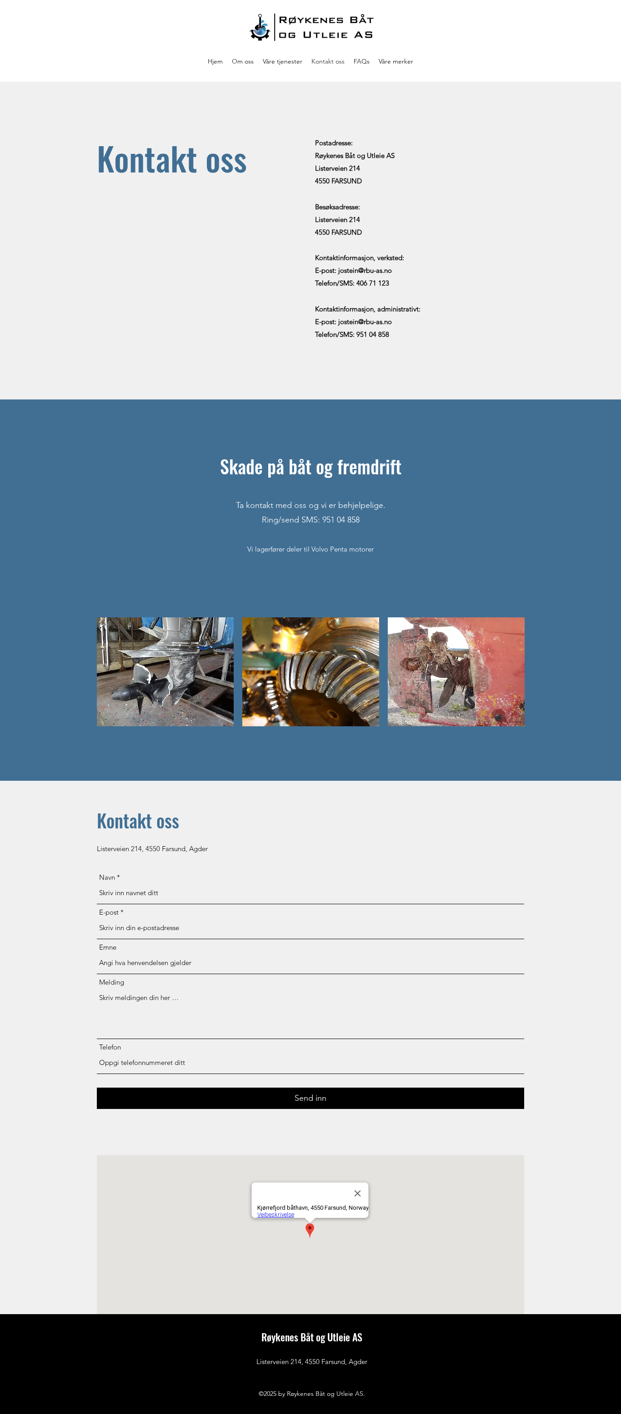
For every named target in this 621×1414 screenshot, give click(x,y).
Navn (107, 877)
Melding (111, 982)
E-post (109, 912)
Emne (107, 947)
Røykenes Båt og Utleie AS (311, 1337)
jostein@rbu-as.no (365, 270)
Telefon (110, 1047)
